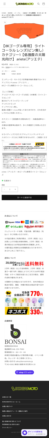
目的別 (10, 13)
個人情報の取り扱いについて (11, 421)
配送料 (7, 67)
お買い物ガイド (7, 406)
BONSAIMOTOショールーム (11, 402)
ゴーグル (17, 13)
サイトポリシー (7, 427)
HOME (4, 13)
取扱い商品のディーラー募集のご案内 (14, 411)
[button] (4, 3)
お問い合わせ (6, 416)
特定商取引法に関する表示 (10, 424)
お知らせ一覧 (6, 397)
